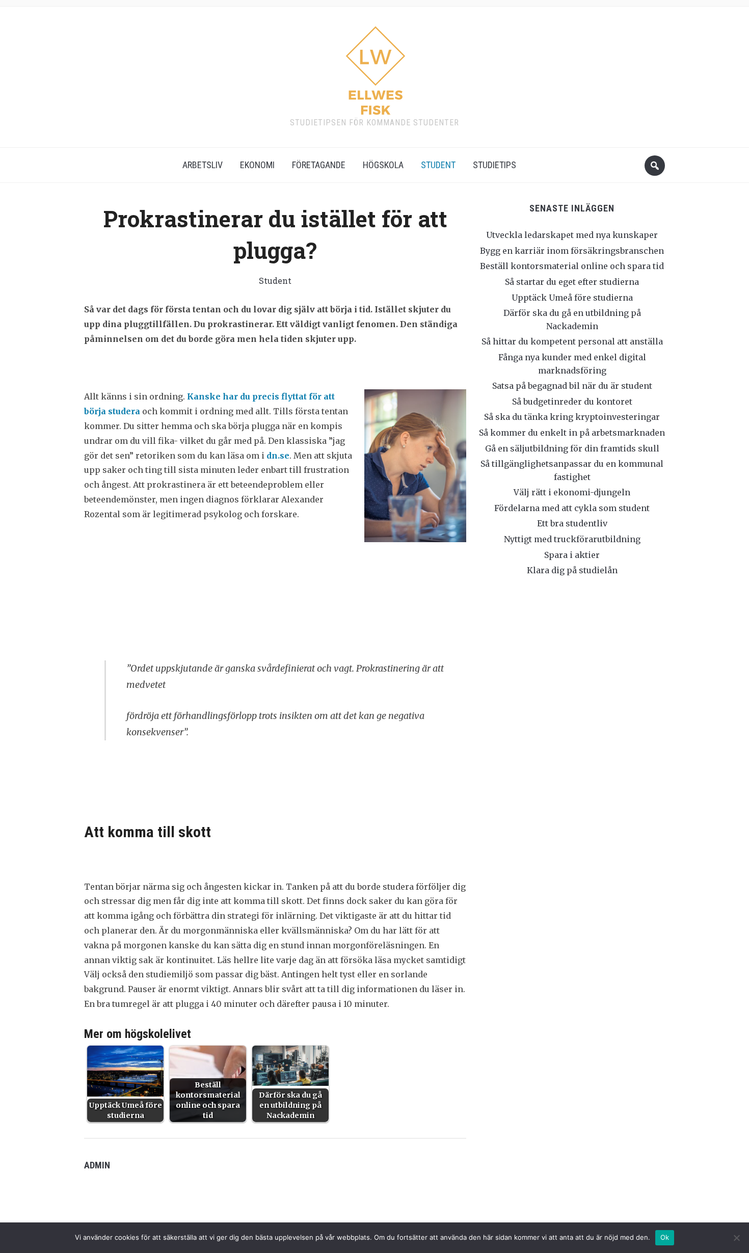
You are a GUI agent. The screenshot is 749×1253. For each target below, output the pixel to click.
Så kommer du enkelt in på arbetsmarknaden (572, 433)
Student (438, 164)
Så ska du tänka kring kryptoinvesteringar (572, 417)
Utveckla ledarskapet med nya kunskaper (572, 235)
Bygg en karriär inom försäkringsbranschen (572, 251)
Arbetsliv (202, 164)
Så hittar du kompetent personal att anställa (572, 341)
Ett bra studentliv (572, 523)
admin (97, 1165)
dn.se (277, 455)
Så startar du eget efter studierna (572, 282)
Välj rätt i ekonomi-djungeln (572, 492)
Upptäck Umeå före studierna (572, 297)
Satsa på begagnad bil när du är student (572, 386)
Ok (665, 1237)
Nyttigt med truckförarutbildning (572, 539)
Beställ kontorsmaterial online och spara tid (572, 266)
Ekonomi (257, 164)
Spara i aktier (572, 555)
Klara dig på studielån (572, 570)
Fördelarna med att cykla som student (572, 508)
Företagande (318, 164)
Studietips (494, 164)
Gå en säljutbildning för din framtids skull (572, 448)
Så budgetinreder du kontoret (572, 401)
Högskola (383, 164)
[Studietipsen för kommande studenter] (374, 67)
